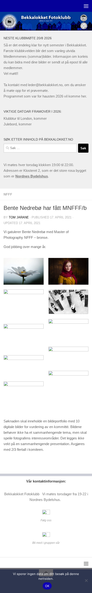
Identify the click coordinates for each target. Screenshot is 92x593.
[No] (86, 580)
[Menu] (86, 6)
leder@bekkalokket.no (45, 85)
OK (47, 586)
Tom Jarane (19, 217)
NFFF (8, 194)
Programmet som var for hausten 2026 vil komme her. (45, 96)
